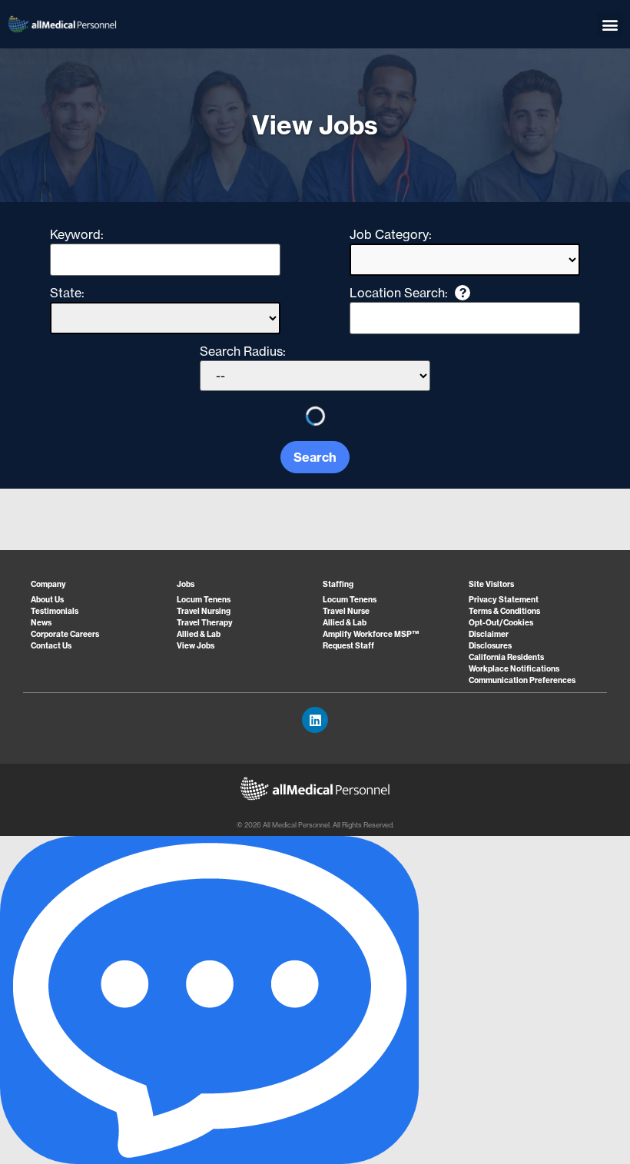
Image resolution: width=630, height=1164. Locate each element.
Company (48, 584)
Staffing (338, 584)
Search (315, 457)
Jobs (185, 584)
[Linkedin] (315, 720)
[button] (609, 24)
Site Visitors (491, 584)
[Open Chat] (209, 1000)
